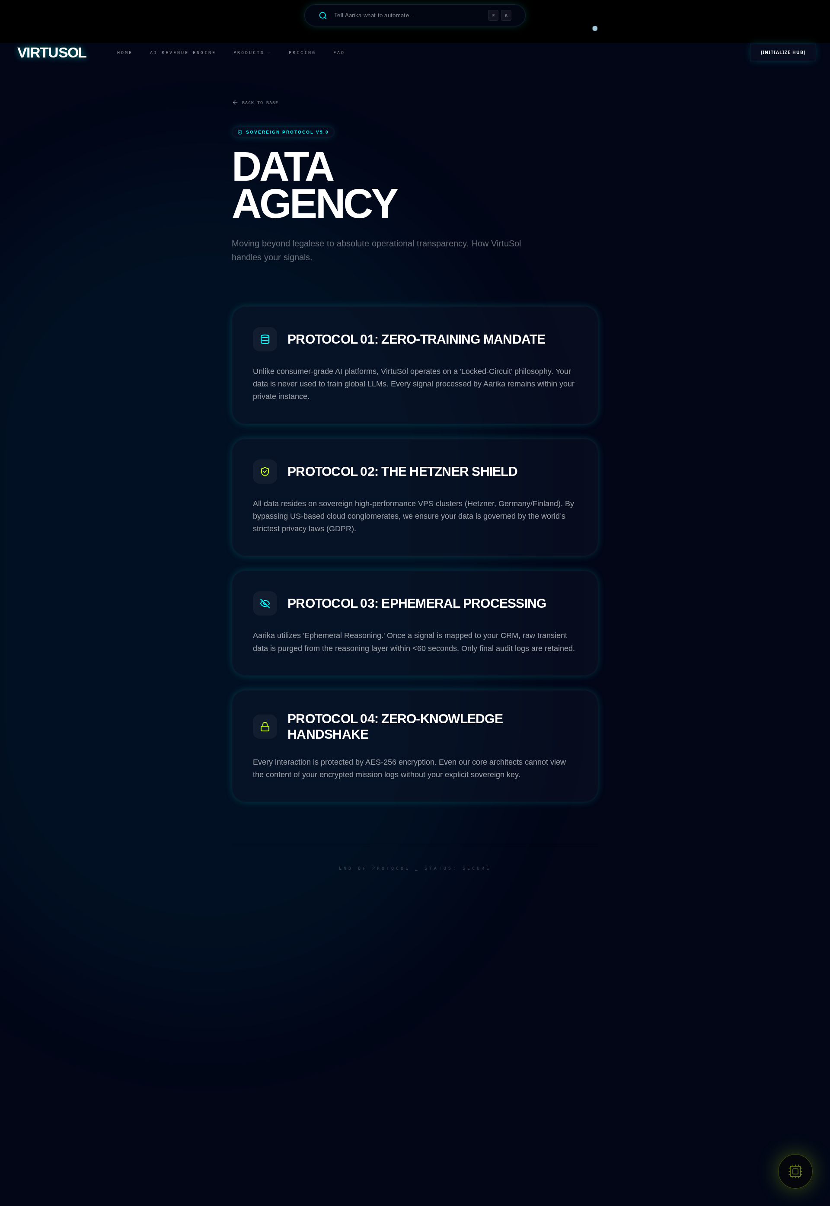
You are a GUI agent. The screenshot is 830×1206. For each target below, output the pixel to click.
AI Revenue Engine (183, 52)
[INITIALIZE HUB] (783, 52)
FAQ (339, 52)
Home (125, 52)
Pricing (302, 52)
